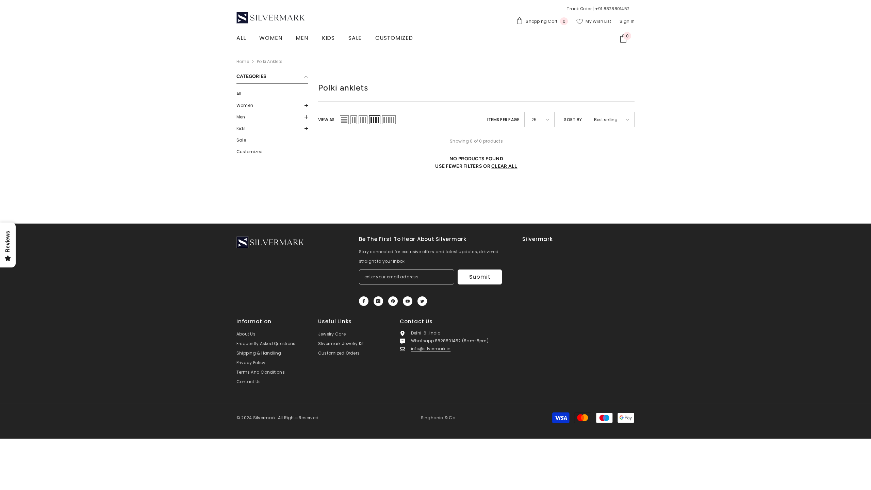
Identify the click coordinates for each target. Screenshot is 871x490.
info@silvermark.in (430, 349)
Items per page (503, 119)
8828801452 (448, 341)
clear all (504, 166)
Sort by (573, 119)
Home (242, 61)
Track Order (579, 9)
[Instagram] (378, 301)
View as (326, 119)
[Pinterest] (393, 301)
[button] (272, 105)
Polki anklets (269, 61)
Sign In (627, 21)
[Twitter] (422, 301)
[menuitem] (272, 94)
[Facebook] (363, 301)
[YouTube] (407, 301)
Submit (480, 277)
